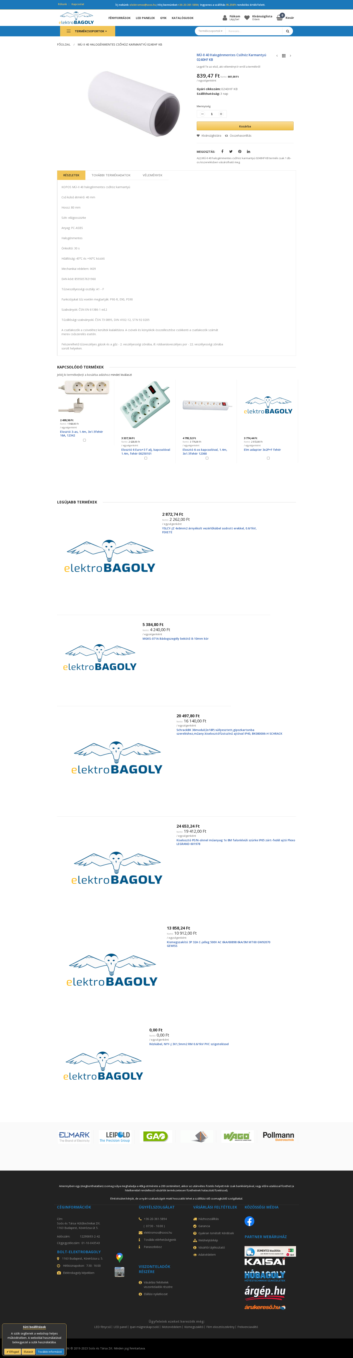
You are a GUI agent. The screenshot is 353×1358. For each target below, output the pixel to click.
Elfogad (14, 1352)
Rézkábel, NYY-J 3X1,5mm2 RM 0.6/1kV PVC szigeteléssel (189, 1044)
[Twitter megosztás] (231, 151)
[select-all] (121, 375)
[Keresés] (287, 31)
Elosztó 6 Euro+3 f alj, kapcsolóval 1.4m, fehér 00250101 (145, 451)
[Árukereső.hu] (270, 1307)
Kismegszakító (193, 1327)
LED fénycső (102, 1327)
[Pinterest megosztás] (239, 151)
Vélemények (152, 175)
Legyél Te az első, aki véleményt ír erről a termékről (228, 66)
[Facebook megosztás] (222, 151)
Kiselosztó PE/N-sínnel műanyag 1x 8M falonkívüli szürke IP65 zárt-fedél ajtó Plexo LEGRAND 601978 (235, 842)
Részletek (71, 175)
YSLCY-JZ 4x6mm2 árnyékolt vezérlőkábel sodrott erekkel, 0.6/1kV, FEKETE (209, 530)
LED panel (120, 1327)
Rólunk (62, 4)
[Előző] (277, 56)
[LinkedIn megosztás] (248, 151)
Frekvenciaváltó (247, 1327)
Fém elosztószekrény (220, 1327)
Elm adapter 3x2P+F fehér (262, 450)
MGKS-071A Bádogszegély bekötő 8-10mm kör (176, 639)
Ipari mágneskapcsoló (144, 1327)
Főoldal (63, 44)
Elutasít (28, 1352)
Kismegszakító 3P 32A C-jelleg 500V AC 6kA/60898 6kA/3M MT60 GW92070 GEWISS (218, 944)
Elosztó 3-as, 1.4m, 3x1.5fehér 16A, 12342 (81, 433)
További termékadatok (111, 175)
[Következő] (290, 56)
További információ (50, 1352)
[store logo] (79, 18)
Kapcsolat (77, 4)
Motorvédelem (171, 1327)
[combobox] (254, 31)
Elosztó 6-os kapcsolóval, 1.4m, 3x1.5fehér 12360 (205, 451)
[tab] (71, 175)
